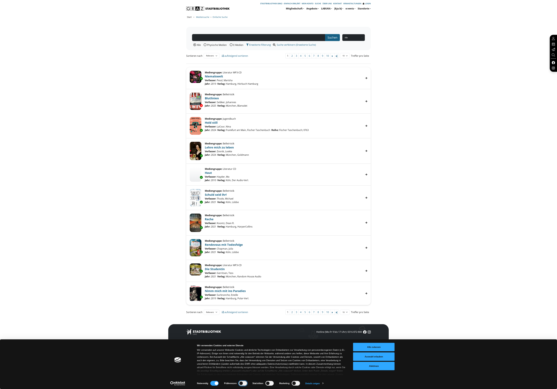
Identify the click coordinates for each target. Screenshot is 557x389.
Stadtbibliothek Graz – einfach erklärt (280, 3)
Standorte (363, 8)
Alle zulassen (374, 347)
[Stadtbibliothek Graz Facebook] (553, 62)
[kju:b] (338, 8)
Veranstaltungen (352, 3)
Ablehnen (374, 366)
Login (368, 3)
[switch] (243, 383)
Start (189, 17)
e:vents (350, 8)
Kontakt (337, 3)
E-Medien (238, 45)
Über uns (327, 3)
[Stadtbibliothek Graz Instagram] (553, 68)
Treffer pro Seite (360, 55)
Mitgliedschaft (294, 8)
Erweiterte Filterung (260, 44)
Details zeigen (312, 383)
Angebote (311, 8)
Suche (318, 3)
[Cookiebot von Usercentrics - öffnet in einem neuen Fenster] (177, 383)
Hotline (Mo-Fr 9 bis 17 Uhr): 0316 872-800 (339, 331)
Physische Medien (217, 45)
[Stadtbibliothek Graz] (208, 8)
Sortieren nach (194, 55)
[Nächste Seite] (332, 55)
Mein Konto (307, 3)
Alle (199, 45)
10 (327, 55)
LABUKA (326, 8)
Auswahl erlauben (374, 356)
